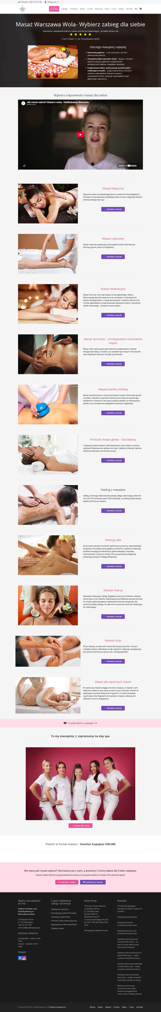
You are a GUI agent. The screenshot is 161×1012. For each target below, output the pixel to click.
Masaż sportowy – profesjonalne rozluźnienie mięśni (113, 341)
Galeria (108, 1007)
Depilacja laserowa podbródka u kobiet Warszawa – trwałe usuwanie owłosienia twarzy (129, 966)
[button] (51, 2)
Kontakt (139, 1007)
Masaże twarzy (113, 590)
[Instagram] (24, 958)
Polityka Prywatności (57, 1007)
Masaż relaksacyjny (113, 289)
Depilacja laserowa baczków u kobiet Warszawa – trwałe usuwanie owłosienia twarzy (129, 955)
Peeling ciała (113, 540)
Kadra (100, 1007)
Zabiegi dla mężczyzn (59, 909)
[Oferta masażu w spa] (53, 62)
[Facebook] (20, 958)
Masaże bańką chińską (113, 389)
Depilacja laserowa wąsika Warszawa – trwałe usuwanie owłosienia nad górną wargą (129, 977)
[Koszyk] (140, 9)
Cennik (116, 1007)
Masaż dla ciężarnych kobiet (113, 682)
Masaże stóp (113, 640)
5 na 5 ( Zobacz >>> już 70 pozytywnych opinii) (80, 39)
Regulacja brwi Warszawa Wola (64, 924)
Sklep (124, 1007)
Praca (131, 1007)
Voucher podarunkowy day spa (64, 921)
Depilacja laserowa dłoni (127, 917)
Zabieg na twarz (57, 928)
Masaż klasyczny (113, 188)
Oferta (92, 1007)
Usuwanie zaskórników (60, 917)
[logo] (22, 8)
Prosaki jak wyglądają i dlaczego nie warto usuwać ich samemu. (129, 909)
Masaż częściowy (113, 238)
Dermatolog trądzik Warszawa (63, 913)
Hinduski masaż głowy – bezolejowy (113, 439)
